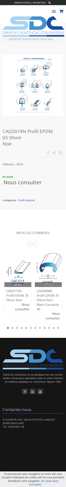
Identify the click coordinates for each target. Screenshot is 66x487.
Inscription (39, 2)
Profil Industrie (26, 200)
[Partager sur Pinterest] (60, 153)
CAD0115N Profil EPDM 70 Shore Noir (17, 295)
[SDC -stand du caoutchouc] (33, 17)
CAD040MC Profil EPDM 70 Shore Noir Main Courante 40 (48, 300)
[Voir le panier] (61, 11)
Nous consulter (23, 182)
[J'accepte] (35, 484)
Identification (22, 2)
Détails (18, 284)
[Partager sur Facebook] (48, 153)
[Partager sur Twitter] (54, 153)
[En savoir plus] (49, 481)
